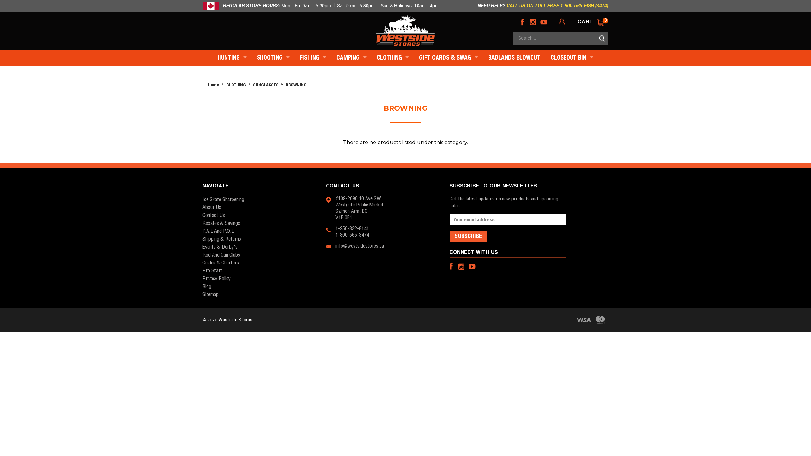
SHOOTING (270, 58)
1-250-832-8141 (352, 228)
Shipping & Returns (221, 239)
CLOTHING (390, 58)
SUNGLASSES (265, 85)
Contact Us (213, 215)
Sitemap (210, 294)
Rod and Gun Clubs (221, 255)
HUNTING (229, 58)
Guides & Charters (220, 263)
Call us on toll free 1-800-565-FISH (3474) (557, 5)
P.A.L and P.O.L (218, 231)
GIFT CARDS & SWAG (446, 58)
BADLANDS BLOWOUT (514, 58)
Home (213, 85)
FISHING (310, 58)
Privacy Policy (216, 278)
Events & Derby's (220, 247)
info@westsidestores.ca (359, 246)
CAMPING (348, 58)
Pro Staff (212, 271)
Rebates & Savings (221, 223)
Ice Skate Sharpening (223, 199)
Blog (206, 286)
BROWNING (296, 85)
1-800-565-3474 (352, 235)
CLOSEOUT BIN (569, 58)
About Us (211, 207)
